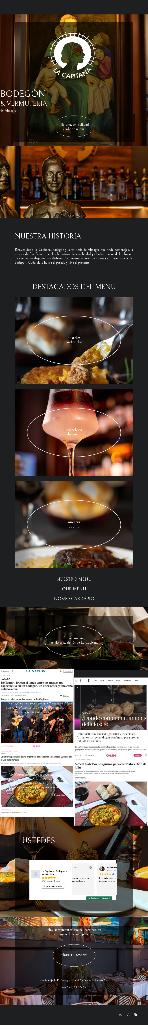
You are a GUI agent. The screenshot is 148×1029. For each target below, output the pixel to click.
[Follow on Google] (128, 1015)
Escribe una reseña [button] (53, 886)
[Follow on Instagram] (135, 1015)
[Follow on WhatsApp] (121, 1015)
